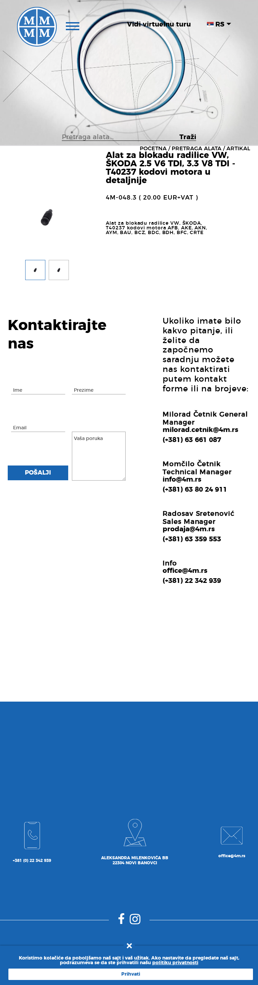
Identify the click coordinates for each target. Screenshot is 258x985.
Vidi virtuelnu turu (159, 24)
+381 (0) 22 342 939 (32, 861)
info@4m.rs (182, 479)
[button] (35, 271)
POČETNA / (155, 148)
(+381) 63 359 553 (192, 539)
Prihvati (130, 974)
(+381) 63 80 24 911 (195, 489)
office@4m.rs (185, 570)
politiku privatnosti (175, 963)
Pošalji (38, 473)
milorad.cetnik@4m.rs (200, 430)
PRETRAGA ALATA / (198, 148)
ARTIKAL (238, 148)
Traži (187, 137)
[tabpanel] (47, 217)
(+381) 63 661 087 (192, 440)
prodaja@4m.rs (189, 529)
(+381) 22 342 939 (192, 581)
